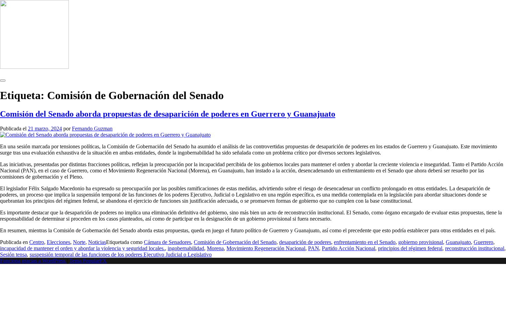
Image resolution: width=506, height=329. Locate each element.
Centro (36, 242)
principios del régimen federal (410, 248)
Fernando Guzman (92, 128)
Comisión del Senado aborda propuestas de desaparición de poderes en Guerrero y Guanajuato (167, 113)
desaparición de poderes (305, 242)
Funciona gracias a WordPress (33, 261)
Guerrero (483, 242)
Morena (215, 248)
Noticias (97, 242)
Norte (79, 242)
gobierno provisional (420, 242)
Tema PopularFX (88, 261)
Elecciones (58, 242)
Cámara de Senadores (167, 242)
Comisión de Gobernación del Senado (235, 242)
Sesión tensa (13, 254)
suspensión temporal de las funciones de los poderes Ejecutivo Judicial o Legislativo (121, 254)
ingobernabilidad (186, 248)
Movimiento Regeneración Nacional (265, 248)
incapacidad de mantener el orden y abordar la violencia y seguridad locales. (82, 248)
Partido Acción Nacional (348, 248)
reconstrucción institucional (474, 248)
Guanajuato (458, 242)
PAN (313, 248)
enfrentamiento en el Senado (365, 242)
